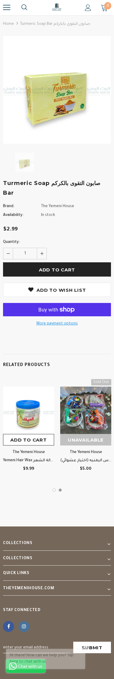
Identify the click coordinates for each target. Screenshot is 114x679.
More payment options (57, 324)
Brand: (9, 206)
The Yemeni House (57, 206)
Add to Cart (28, 440)
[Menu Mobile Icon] (6, 7)
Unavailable (86, 440)
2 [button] (60, 490)
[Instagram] (24, 626)
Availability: (13, 215)
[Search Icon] (24, 8)
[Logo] (56, 7)
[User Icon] (88, 8)
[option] (57, 90)
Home (8, 24)
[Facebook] (8, 626)
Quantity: (11, 242)
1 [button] (54, 490)
